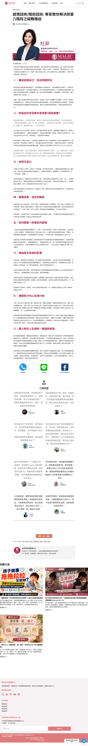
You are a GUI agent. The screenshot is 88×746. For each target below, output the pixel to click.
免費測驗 (54, 3)
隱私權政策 (4, 736)
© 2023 (4, 735)
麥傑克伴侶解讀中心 (10, 735)
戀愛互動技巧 (16, 10)
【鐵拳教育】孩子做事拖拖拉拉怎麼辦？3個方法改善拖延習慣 (21, 598)
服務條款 (10, 736)
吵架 (19, 541)
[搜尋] (77, 3)
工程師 (31, 516)
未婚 (44, 541)
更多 (61, 3)
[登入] (83, 3)
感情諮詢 (36, 541)
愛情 (26, 541)
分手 (15, 541)
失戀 (23, 541)
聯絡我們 (4, 711)
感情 (30, 541)
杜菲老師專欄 (43, 3)
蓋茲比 (31, 514)
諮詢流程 (4, 706)
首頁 (25, 3)
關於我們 (32, 3)
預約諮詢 (4, 709)
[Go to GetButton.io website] (84, 744)
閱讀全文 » (3, 607)
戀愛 (41, 541)
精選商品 (4, 704)
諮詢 (48, 541)
